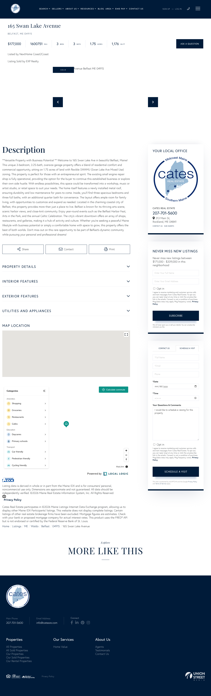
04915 (56, 526)
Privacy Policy (12, 499)
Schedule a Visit (187, 348)
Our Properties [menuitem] (14, 654)
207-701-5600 (165, 213)
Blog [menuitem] (101, 9)
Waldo (34, 526)
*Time (155, 393)
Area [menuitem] (109, 9)
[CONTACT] (189, 43)
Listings (16, 526)
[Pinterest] (82, 622)
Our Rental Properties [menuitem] (19, 661)
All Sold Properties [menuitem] (17, 650)
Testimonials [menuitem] (102, 650)
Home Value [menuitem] (60, 646)
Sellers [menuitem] (57, 9)
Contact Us (157, 226)
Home (5, 526)
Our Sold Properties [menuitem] (18, 657)
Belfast (45, 526)
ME (26, 526)
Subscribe (176, 315)
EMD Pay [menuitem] (120, 9)
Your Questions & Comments (167, 405)
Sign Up (166, 9)
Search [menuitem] (43, 9)
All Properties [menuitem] (14, 646)
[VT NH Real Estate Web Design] (195, 676)
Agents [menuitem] (99, 646)
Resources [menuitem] (87, 9)
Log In (178, 9)
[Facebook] (72, 622)
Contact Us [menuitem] (136, 9)
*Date (155, 381)
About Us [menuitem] (71, 9)
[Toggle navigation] (198, 8)
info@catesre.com (46, 623)
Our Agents (169, 226)
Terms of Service (161, 484)
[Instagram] (88, 622)
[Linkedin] (76, 622)
